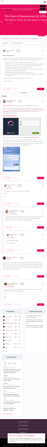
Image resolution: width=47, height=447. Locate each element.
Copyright (26, 445)
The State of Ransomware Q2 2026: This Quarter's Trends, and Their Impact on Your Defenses (12, 371)
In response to (8, 188)
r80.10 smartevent (9, 81)
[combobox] (29, 43)
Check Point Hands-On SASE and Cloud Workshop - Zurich (11, 387)
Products (10, 38)
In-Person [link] (14, 363)
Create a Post (42, 35)
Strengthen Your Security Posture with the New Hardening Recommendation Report (34, 321)
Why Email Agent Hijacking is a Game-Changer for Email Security (11, 395)
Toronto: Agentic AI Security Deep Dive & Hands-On (11, 379)
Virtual (5, 366)
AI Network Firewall (24, 38)
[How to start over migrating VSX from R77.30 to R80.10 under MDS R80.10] (45, 92)
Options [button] (44, 38)
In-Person (5, 375)
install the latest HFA (35, 137)
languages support (14, 109)
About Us (37, 445)
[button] (43, 6)
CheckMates (4, 38)
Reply (41, 88)
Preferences (43, 12)
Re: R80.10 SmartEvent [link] (33, 38)
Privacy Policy (9, 9)
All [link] (5, 363)
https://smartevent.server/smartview (10, 115)
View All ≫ (5, 351)
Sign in (10, 438)
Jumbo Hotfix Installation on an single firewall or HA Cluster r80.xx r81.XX (34, 326)
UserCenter (42, 445)
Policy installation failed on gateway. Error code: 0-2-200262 (34, 316)
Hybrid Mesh (15, 38)
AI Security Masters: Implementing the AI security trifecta (11, 403)
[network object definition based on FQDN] (2, 92)
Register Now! (10, 23)
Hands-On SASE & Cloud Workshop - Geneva (9, 409)
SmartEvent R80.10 (6, 105)
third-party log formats (25, 109)
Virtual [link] (9, 363)
